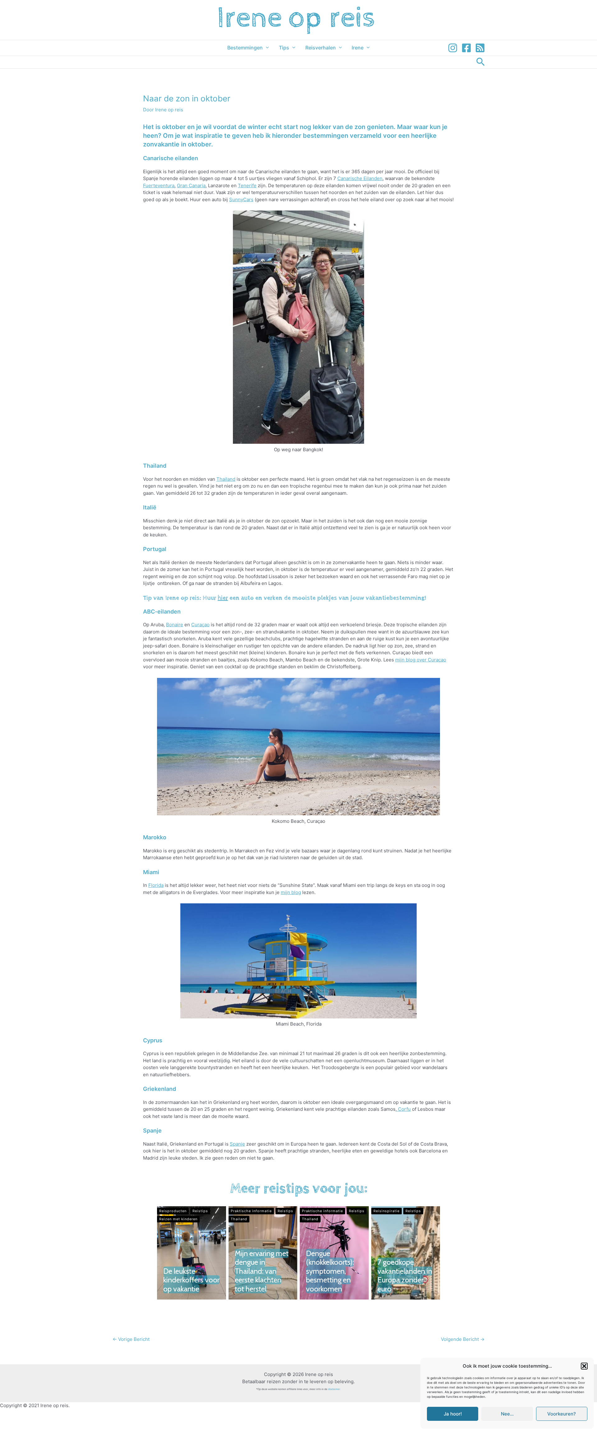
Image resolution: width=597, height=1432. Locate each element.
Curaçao (200, 625)
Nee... (507, 1414)
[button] (584, 1366)
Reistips (200, 1211)
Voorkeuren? (561, 1414)
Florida (156, 885)
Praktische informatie (251, 1211)
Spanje (237, 1144)
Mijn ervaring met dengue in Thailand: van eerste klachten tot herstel (262, 1271)
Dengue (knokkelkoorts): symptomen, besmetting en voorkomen (330, 1271)
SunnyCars (241, 199)
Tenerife (247, 185)
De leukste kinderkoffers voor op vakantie (191, 1280)
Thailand (225, 479)
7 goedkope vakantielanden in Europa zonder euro (404, 1275)
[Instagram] (453, 48)
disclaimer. (334, 1389)
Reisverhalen (320, 47)
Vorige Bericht (131, 1339)
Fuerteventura (158, 185)
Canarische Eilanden (359, 178)
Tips (284, 47)
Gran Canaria (191, 185)
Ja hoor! (453, 1414)
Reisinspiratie (386, 1211)
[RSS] (480, 48)
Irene (357, 47)
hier (223, 598)
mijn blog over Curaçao (420, 660)
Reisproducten (173, 1211)
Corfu (404, 1109)
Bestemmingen (245, 47)
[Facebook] (466, 48)
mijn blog (291, 892)
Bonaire (174, 625)
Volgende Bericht (462, 1339)
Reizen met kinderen (178, 1219)
